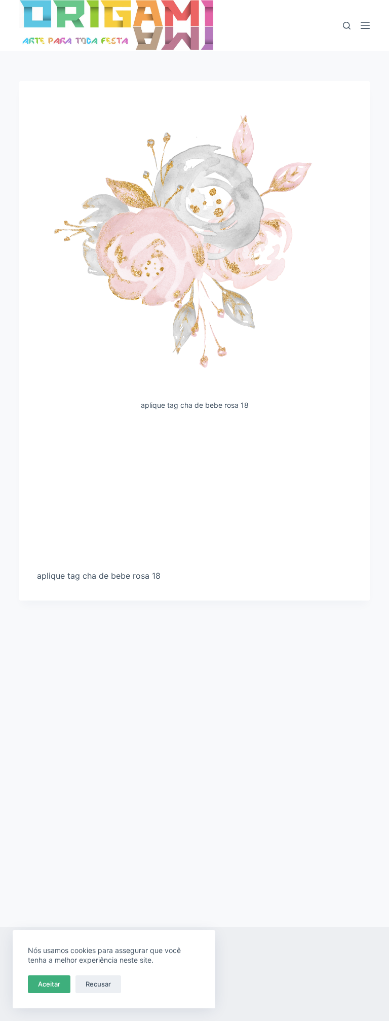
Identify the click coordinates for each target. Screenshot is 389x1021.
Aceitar (49, 984)
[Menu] (365, 25)
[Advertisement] (194, 494)
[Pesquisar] (347, 25)
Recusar (98, 984)
